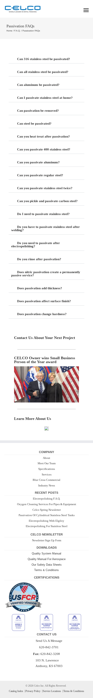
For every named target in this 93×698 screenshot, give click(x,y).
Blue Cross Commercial (46, 479)
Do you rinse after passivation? (39, 259)
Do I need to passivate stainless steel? (43, 214)
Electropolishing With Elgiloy (46, 520)
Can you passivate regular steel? (40, 175)
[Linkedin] (49, 672)
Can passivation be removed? (38, 110)
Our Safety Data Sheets (47, 564)
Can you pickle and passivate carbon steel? (47, 201)
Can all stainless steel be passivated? (42, 72)
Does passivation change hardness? (42, 314)
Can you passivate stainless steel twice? (44, 188)
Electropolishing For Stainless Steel (46, 526)
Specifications (46, 468)
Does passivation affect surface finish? (44, 301)
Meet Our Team (47, 463)
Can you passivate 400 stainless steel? (43, 149)
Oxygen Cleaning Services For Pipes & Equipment (46, 504)
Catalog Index (16, 691)
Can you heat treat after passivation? (43, 136)
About (46, 458)
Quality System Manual (46, 553)
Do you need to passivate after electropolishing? (35, 244)
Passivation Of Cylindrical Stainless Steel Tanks (47, 515)
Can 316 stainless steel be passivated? (43, 59)
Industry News (46, 485)
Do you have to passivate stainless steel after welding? (45, 228)
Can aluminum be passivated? (38, 85)
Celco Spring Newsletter (46, 509)
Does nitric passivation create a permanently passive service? (45, 273)
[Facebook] (43, 672)
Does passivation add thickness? (39, 288)
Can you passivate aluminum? (38, 162)
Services (46, 474)
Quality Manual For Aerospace (47, 559)
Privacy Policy (33, 691)
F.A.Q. (17, 30)
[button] (46, 59)
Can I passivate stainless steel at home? (45, 97)
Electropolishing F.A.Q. (46, 498)
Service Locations (52, 691)
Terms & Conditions (46, 570)
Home (9, 30)
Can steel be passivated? (34, 123)
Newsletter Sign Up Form (46, 540)
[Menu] (86, 10)
